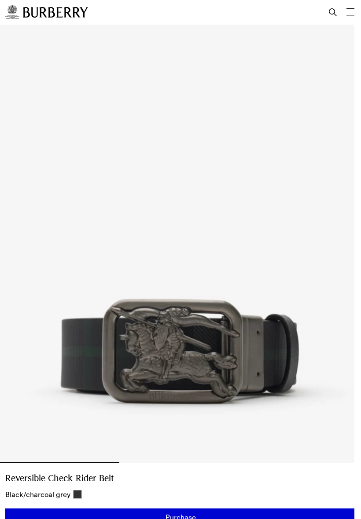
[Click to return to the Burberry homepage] (55, 12)
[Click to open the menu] (350, 12)
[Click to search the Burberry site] (333, 12)
